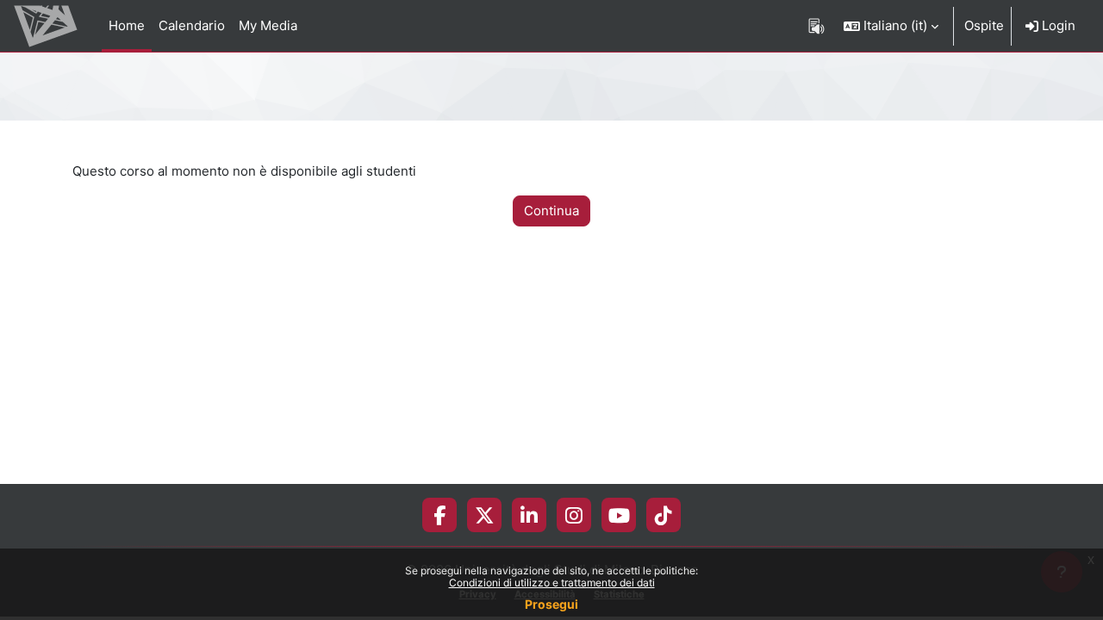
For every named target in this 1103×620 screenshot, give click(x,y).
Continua (551, 210)
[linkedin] (529, 514)
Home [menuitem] (127, 25)
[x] (485, 514)
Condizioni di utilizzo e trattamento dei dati (552, 582)
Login (1056, 25)
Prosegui (551, 604)
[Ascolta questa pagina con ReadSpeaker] (816, 26)
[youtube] (619, 514)
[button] (891, 26)
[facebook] (439, 514)
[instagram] (574, 514)
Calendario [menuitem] (192, 25)
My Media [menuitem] (268, 25)
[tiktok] (663, 514)
